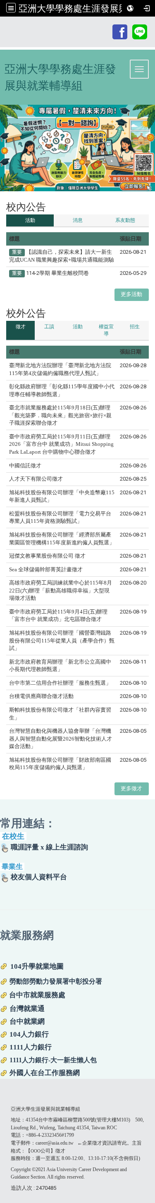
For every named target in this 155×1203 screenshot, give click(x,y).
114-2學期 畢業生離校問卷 (57, 273)
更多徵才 (131, 788)
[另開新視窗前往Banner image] (77, 148)
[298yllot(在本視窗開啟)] (140, 31)
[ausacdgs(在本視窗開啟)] (120, 31)
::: (107, 25)
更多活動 (131, 294)
